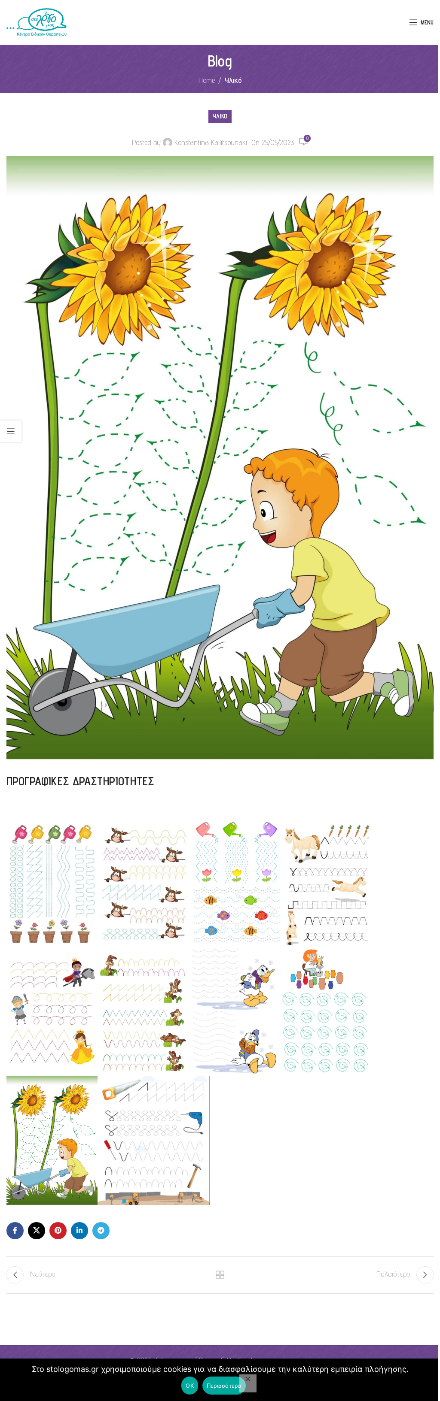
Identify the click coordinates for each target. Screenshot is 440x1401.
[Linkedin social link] (79, 1230)
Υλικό (233, 80)
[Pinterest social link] (58, 1230)
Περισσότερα (224, 1385)
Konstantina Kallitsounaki (210, 142)
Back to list (220, 1274)
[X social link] (36, 1230)
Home (207, 80)
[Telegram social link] (101, 1230)
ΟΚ (190, 1385)
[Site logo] (36, 21)
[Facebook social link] (15, 1230)
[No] (248, 1383)
